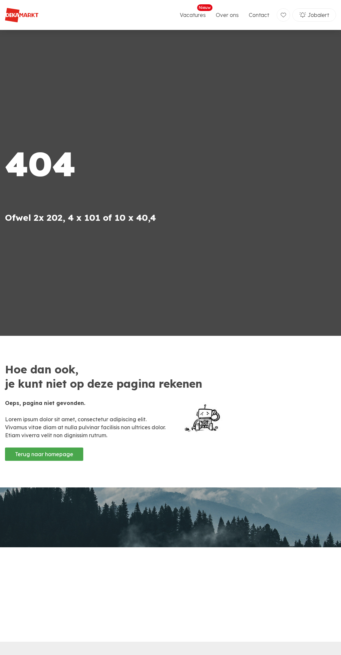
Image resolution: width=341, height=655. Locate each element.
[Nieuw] (283, 15)
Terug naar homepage (44, 454)
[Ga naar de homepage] (21, 15)
